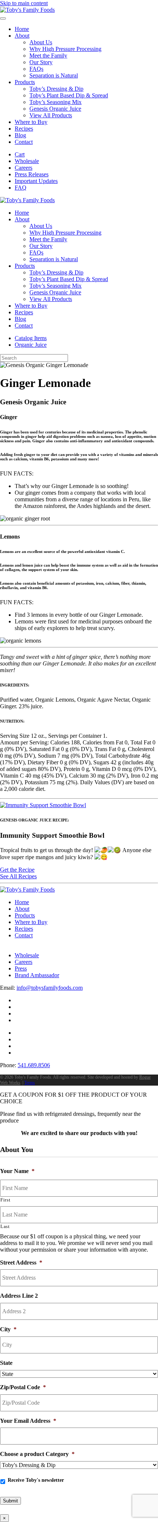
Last (5, 1226)
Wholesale (27, 161)
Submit (10, 1501)
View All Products (50, 115)
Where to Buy (31, 122)
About (22, 35)
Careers (23, 168)
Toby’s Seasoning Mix (55, 102)
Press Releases (32, 174)
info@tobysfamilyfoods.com (50, 988)
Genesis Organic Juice (55, 108)
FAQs (36, 69)
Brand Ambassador (37, 975)
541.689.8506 (34, 1065)
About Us (40, 42)
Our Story (41, 62)
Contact (24, 142)
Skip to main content (24, 3)
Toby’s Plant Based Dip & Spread (68, 95)
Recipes (24, 128)
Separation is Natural (53, 75)
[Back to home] (27, 10)
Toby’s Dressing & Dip (56, 89)
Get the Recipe (17, 869)
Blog (20, 135)
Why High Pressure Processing (65, 49)
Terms (29, 1082)
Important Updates (36, 181)
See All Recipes (18, 876)
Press (21, 968)
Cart (20, 154)
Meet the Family (48, 55)
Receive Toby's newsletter (36, 1480)
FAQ (20, 187)
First (5, 1200)
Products (25, 82)
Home (22, 29)
